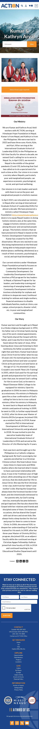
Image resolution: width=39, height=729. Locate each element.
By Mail (18, 672)
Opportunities (18, 655)
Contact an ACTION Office (18, 636)
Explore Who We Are (18, 649)
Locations (19, 662)
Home (18, 642)
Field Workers (18, 657)
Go (19, 644)
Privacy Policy (18, 690)
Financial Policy (18, 679)
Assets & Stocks (18, 677)
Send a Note (14, 89)
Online (18, 668)
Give (18, 647)
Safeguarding (18, 687)
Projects (18, 659)
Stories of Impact (18, 685)
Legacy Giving (18, 675)
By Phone (19, 670)
